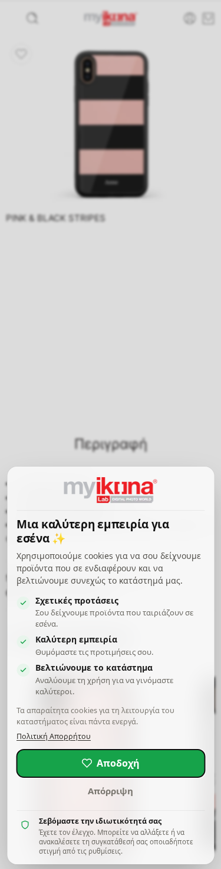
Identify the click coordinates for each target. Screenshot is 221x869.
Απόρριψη (110, 791)
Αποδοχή (118, 763)
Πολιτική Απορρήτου (54, 736)
